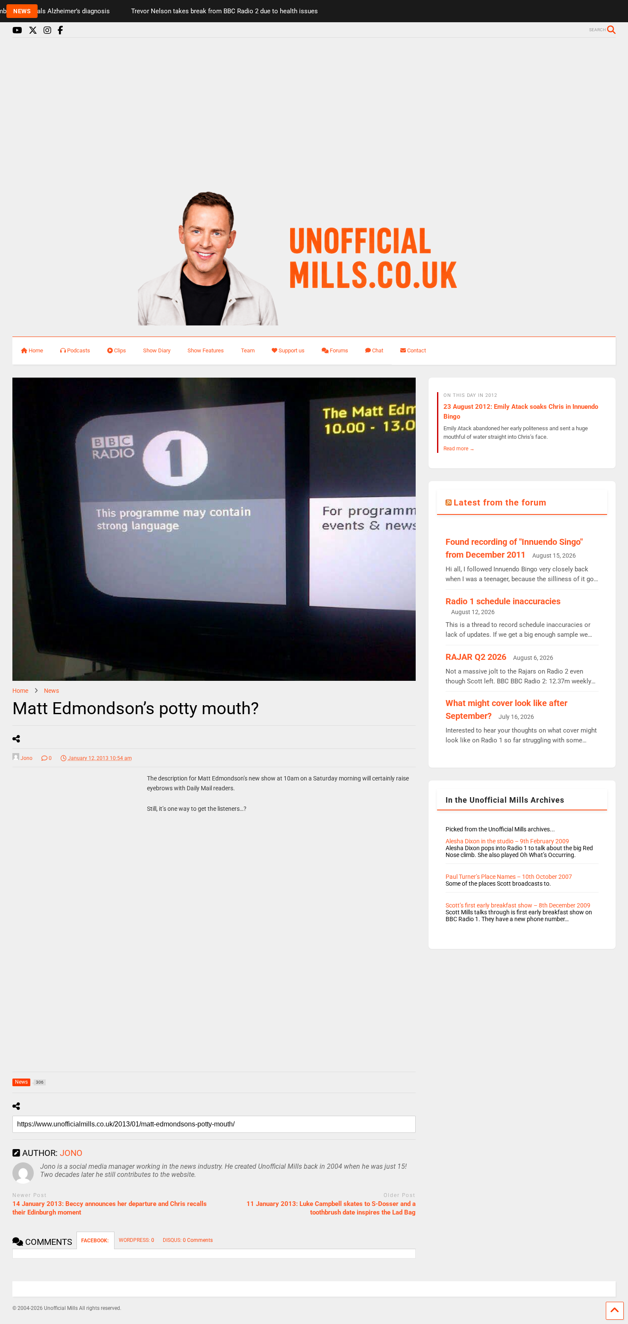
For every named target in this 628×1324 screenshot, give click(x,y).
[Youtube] (17, 30)
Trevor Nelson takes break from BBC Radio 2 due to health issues (199, 11)
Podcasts (78, 350)
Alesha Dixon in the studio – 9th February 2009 (507, 841)
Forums (339, 350)
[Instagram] (47, 30)
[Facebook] (60, 30)
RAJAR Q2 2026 (476, 657)
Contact (416, 350)
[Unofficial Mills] (314, 321)
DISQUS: (188, 1240)
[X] (33, 30)
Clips (120, 350)
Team (248, 350)
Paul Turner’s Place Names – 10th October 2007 (509, 876)
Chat (377, 350)
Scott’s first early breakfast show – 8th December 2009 (518, 905)
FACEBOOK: (95, 1241)
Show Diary (156, 350)
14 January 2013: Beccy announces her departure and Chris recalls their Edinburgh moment (109, 1208)
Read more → (459, 448)
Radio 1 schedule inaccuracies (503, 601)
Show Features (206, 350)
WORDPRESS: (136, 1240)
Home (36, 350)
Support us (292, 350)
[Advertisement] (314, 110)
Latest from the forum (500, 502)
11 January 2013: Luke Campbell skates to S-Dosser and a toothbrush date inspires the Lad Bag (331, 1208)
